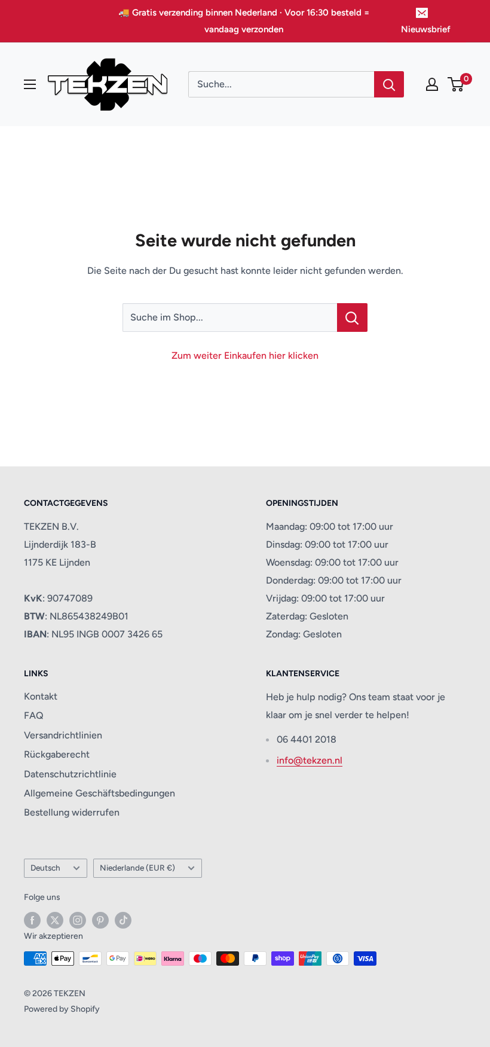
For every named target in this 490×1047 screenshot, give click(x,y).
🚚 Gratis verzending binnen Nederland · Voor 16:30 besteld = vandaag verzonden (243, 21)
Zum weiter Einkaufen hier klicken (245, 355)
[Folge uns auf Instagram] (77, 920)
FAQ (34, 715)
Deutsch (45, 867)
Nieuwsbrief (426, 29)
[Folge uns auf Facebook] (32, 920)
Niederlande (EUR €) (137, 867)
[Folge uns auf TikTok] (123, 920)
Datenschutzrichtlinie (70, 774)
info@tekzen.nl (309, 760)
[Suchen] (389, 84)
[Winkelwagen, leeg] (456, 84)
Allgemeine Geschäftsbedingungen (99, 793)
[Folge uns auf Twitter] (55, 920)
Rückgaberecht (57, 754)
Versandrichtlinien (63, 735)
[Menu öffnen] (30, 84)
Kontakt (40, 696)
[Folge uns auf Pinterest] (100, 920)
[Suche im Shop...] (352, 317)
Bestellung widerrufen (72, 812)
